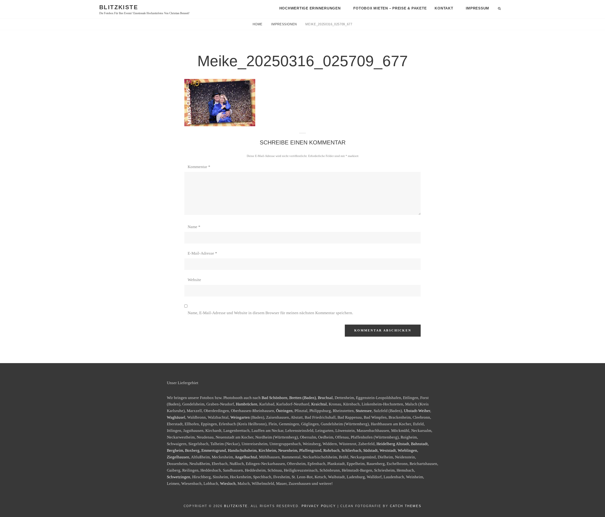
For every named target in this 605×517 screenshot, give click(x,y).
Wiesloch (228, 483)
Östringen (284, 410)
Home (258, 24)
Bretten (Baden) (302, 397)
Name (194, 227)
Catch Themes (405, 506)
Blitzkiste (118, 7)
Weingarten (240, 417)
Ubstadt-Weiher (417, 410)
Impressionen (284, 24)
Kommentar (199, 167)
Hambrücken (246, 404)
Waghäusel (176, 417)
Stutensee (364, 410)
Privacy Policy (319, 506)
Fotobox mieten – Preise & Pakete (390, 8)
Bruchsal (325, 397)
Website (194, 280)
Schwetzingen (178, 477)
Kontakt (444, 8)
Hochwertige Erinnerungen (310, 8)
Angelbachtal (246, 457)
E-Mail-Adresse (202, 253)
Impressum (477, 8)
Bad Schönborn (274, 397)
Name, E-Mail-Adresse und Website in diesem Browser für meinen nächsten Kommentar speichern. (270, 313)
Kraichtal (319, 404)
